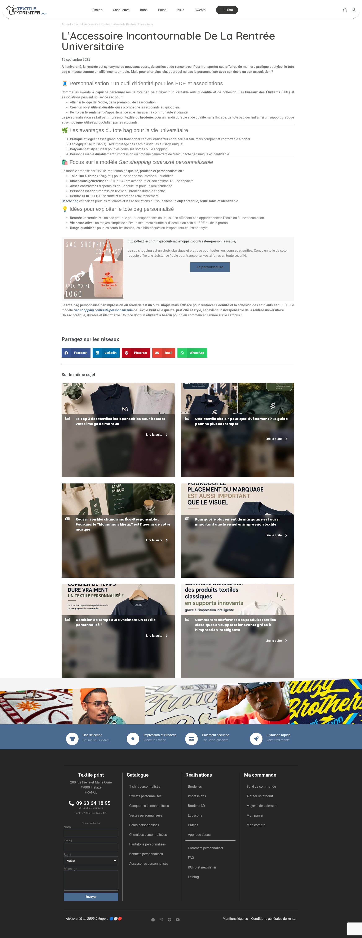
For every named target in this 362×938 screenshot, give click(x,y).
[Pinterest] (169, 919)
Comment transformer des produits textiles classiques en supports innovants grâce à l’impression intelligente (235, 624)
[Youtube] (177, 919)
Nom (67, 827)
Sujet (67, 855)
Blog (76, 24)
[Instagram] (161, 919)
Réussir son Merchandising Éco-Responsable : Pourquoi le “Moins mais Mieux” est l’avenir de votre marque (123, 524)
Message (70, 869)
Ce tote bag (70, 201)
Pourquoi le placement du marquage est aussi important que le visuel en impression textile (237, 522)
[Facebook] (153, 919)
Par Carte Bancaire (215, 740)
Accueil (66, 24)
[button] (210, 267)
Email (68, 841)
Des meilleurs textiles (96, 740)
